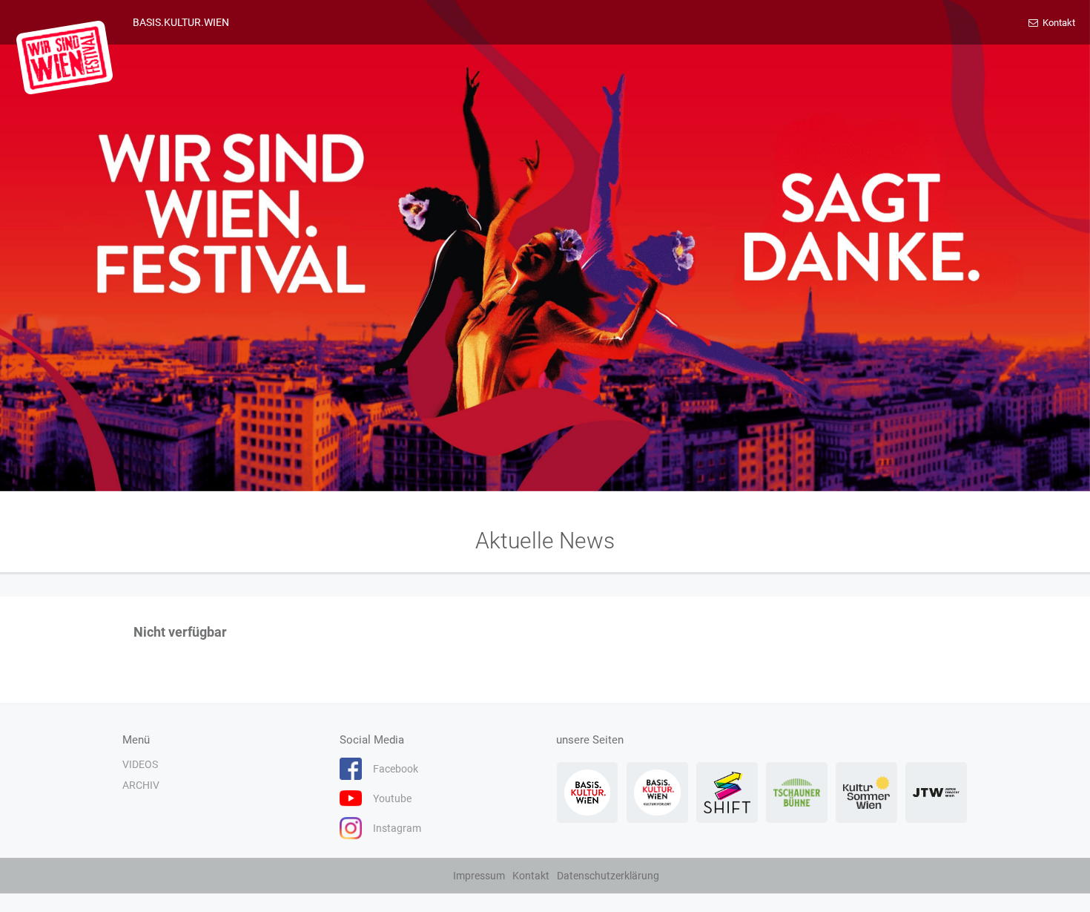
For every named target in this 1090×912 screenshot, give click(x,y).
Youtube (392, 798)
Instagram (397, 828)
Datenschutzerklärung (608, 876)
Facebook (395, 769)
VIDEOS (140, 764)
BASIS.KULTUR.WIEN (181, 22)
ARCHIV (140, 785)
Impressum (479, 876)
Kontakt (1057, 22)
